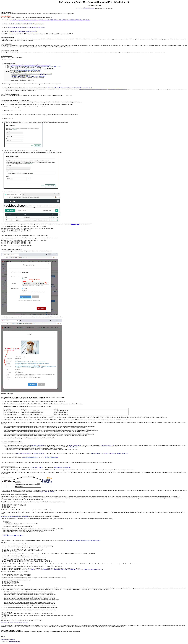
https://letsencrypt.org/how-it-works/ (62, 467)
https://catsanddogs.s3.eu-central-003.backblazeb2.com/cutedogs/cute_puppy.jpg (26, 27)
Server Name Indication (72, 446)
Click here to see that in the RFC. (73, 445)
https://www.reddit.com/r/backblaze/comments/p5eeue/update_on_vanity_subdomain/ (30, 65)
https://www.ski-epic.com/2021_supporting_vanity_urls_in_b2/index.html (28, 76)
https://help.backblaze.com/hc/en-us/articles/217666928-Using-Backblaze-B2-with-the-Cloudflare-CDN (103, 89)
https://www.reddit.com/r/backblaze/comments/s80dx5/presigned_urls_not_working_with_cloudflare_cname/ (36, 66)
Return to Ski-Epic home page (8, 639)
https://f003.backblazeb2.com (107, 445)
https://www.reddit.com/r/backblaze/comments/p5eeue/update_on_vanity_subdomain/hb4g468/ (70, 87)
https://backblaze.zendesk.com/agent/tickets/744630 (27, 70)
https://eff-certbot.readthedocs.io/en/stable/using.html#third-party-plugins (84, 540)
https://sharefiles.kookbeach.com (36, 445)
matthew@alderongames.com (31, 68)
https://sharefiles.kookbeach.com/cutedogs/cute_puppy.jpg (23, 31)
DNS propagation (75, 224)
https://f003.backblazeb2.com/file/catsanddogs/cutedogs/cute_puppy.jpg (27, 23)
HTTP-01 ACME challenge (51, 457)
